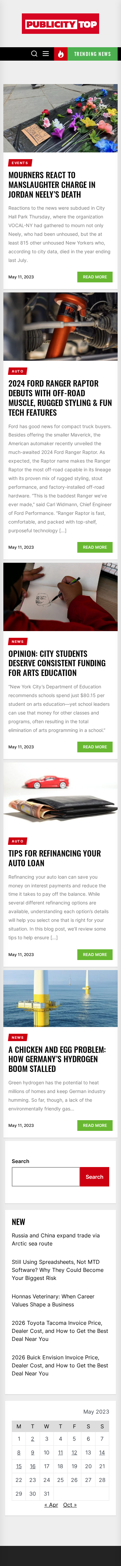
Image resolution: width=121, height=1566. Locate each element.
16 (33, 1466)
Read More (95, 276)
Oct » (70, 1504)
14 (102, 1452)
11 (60, 1452)
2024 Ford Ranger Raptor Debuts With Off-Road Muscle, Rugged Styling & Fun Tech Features (60, 397)
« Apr (51, 1504)
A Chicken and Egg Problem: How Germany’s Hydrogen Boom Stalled (57, 1059)
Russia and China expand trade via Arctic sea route (56, 1239)
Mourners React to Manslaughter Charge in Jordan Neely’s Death (51, 184)
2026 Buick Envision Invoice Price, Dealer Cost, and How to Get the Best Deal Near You (60, 1365)
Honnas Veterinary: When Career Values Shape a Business (53, 1300)
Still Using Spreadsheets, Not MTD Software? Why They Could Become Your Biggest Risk (58, 1269)
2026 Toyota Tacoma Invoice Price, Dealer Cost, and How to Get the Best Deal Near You (60, 1330)
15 (19, 1466)
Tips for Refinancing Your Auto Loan (54, 858)
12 (74, 1452)
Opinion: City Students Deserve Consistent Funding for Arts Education (57, 663)
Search (20, 1161)
